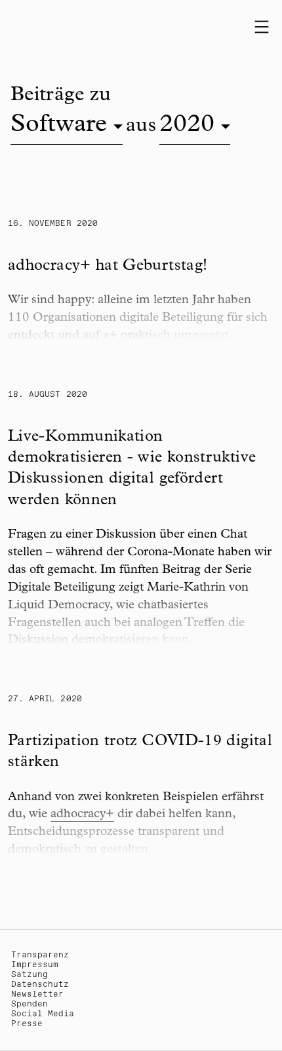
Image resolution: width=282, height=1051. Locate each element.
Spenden (29, 1004)
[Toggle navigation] (261, 26)
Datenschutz (40, 984)
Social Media (42, 1014)
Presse (27, 1024)
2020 (186, 126)
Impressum (34, 965)
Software (58, 126)
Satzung (29, 974)
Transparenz (40, 955)
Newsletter (37, 994)
